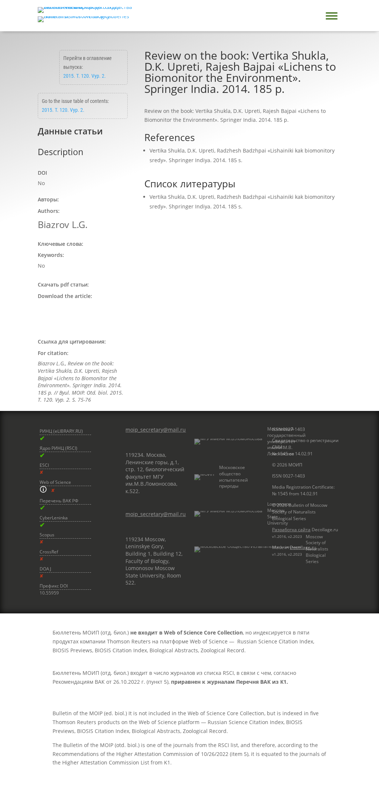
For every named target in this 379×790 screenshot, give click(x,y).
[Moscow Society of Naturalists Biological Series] (228, 549)
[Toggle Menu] (332, 15)
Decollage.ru (303, 547)
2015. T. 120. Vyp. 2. (84, 76)
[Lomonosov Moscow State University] (228, 513)
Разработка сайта (291, 529)
